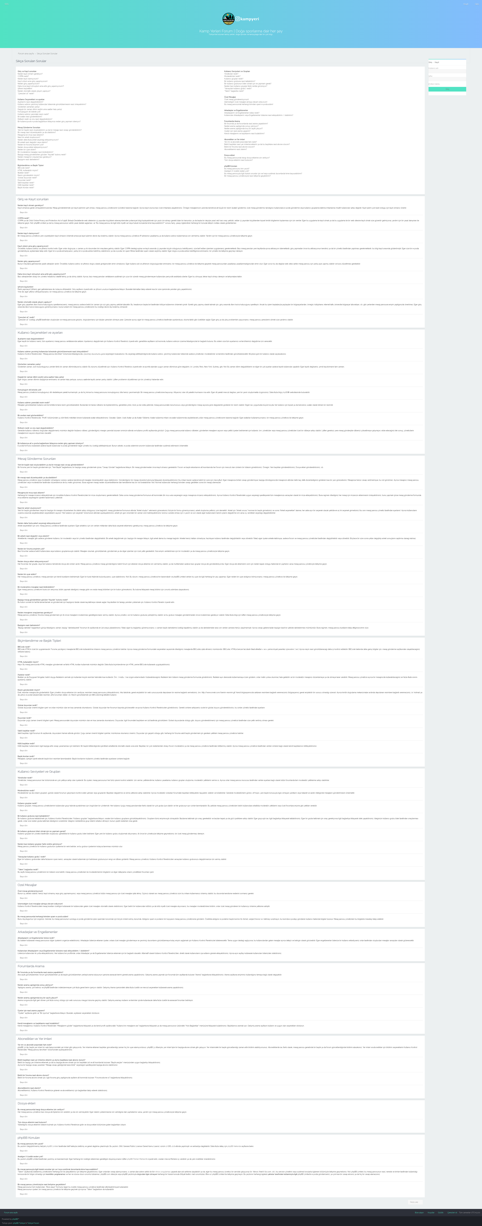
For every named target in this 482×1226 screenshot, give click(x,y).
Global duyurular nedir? (27, 178)
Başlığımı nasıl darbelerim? (28, 159)
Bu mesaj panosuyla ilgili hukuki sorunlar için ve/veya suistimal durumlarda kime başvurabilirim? (263, 174)
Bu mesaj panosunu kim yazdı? (236, 169)
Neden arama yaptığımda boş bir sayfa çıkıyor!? (243, 129)
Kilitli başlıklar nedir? (26, 185)
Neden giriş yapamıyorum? (29, 84)
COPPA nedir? (23, 76)
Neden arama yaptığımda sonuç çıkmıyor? (241, 126)
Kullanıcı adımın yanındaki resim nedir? (33, 114)
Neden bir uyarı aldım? (27, 150)
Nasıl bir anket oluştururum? (29, 137)
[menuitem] (5, 4)
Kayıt (437, 62)
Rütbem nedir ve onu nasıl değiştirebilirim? (35, 119)
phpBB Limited (52, 1146)
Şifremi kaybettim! (25, 89)
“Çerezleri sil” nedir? (26, 94)
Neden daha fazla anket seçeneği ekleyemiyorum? (38, 140)
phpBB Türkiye (19, 1223)
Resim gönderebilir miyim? (29, 175)
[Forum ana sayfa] (241, 19)
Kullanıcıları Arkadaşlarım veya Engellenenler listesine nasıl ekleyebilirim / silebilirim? (258, 115)
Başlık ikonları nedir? (26, 188)
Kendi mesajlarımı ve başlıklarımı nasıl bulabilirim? (244, 134)
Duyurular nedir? (24, 180)
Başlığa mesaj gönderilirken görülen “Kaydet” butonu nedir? (42, 155)
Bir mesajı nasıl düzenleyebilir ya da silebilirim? (37, 132)
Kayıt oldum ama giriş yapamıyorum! (32, 81)
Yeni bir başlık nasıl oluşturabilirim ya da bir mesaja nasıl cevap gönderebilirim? (50, 130)
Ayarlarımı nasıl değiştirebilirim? (30, 102)
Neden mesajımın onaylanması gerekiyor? (35, 157)
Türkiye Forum (33, 1223)
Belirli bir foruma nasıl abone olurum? (239, 147)
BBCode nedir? (24, 168)
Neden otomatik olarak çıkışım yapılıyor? (34, 91)
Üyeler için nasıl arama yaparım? (237, 131)
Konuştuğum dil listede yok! (29, 112)
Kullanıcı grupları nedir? (233, 79)
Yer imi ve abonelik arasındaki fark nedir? (240, 142)
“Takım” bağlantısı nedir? (234, 91)
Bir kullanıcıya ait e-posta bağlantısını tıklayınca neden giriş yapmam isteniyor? (49, 121)
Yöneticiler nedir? (231, 74)
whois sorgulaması (162, 1172)
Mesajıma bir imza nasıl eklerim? (31, 135)
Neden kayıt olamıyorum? (28, 79)
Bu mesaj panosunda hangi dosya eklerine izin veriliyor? (247, 158)
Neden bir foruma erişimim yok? (31, 145)
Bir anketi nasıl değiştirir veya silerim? (33, 142)
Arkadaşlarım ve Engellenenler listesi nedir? (241, 113)
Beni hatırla (435, 84)
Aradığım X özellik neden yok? (236, 171)
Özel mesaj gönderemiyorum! (236, 99)
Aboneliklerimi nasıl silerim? (235, 149)
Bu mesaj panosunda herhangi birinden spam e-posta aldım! (248, 104)
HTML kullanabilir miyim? (28, 170)
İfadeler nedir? (23, 173)
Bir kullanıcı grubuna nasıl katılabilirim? (239, 81)
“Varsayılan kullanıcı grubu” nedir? (238, 89)
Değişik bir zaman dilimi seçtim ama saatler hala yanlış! (40, 109)
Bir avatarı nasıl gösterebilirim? (30, 117)
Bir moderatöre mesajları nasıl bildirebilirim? (35, 152)
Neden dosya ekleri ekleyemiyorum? (33, 147)
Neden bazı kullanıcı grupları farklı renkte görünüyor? (245, 86)
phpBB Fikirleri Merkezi (136, 1159)
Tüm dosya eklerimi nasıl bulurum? (238, 160)
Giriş (430, 62)
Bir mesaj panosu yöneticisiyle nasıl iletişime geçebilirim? (247, 176)
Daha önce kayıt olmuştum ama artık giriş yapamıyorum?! (41, 86)
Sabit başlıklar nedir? (26, 183)
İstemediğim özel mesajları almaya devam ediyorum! (245, 102)
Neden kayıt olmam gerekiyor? (30, 74)
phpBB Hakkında (234, 1146)
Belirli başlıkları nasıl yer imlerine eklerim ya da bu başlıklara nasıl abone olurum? (257, 144)
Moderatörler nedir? (232, 76)
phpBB (285, 392)
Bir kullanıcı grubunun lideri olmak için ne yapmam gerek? (247, 84)
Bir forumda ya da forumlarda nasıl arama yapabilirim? (246, 124)
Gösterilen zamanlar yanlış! (29, 107)
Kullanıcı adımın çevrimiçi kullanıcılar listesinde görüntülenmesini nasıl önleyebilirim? (52, 104)
